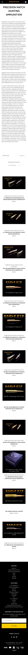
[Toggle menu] (2, 2)
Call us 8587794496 (10, 642)
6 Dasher (14, 595)
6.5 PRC (14, 600)
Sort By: (9, 165)
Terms (14, 573)
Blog (14, 575)
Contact (14, 576)
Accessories (14, 603)
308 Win (14, 590)
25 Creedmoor (14, 585)
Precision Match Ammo (14, 570)
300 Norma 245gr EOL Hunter (14, 511)
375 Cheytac (14, 593)
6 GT (14, 597)
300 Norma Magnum (14, 587)
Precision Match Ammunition (14, 605)
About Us (14, 568)
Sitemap (14, 578)
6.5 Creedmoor (14, 598)
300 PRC (14, 588)
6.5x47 (14, 602)
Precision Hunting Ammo (14, 571)
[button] (14, 155)
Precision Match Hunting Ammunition (14, 607)
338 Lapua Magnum (14, 592)
